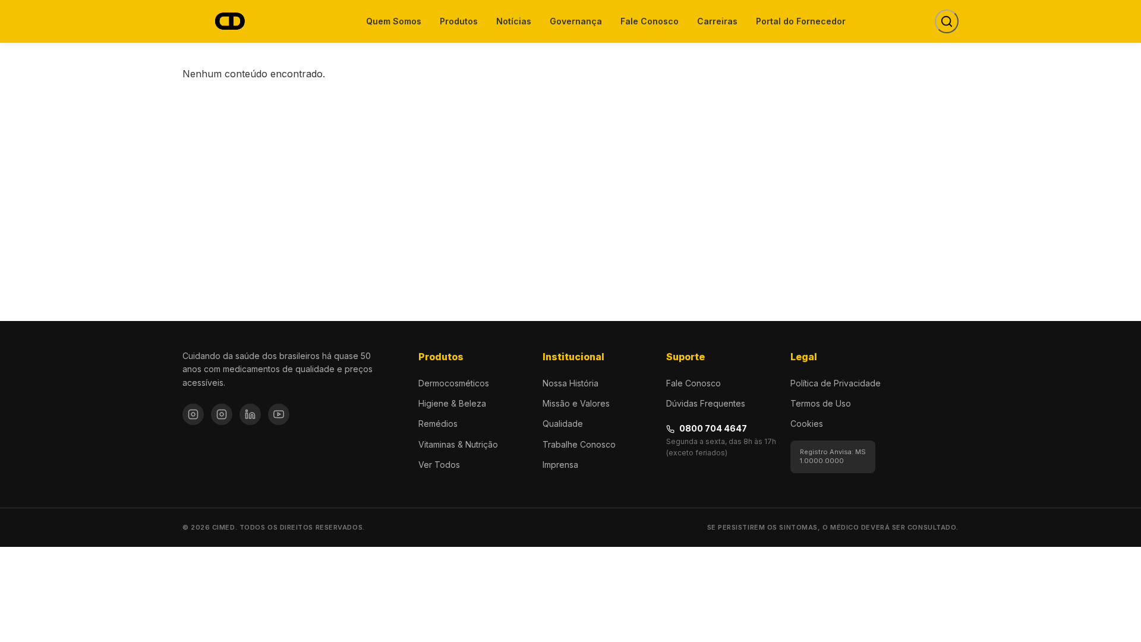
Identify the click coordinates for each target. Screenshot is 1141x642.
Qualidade (563, 423)
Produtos (459, 21)
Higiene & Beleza (452, 403)
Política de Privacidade (835, 383)
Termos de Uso (820, 403)
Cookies (806, 423)
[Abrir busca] (947, 21)
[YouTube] (278, 414)
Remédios (438, 423)
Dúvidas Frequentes (705, 403)
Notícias (513, 21)
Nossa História (570, 383)
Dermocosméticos (453, 383)
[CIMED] (229, 22)
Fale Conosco (649, 21)
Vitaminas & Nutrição (458, 444)
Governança (576, 21)
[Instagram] (193, 414)
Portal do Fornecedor (801, 21)
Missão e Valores (576, 403)
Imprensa (560, 465)
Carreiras (717, 21)
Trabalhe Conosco (579, 444)
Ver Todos (439, 465)
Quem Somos (393, 21)
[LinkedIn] (250, 414)
